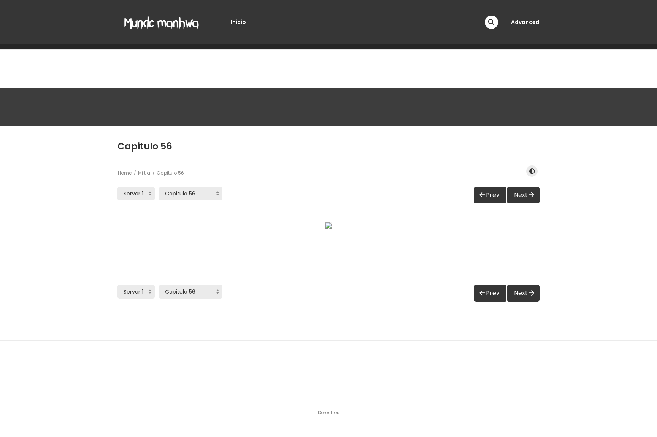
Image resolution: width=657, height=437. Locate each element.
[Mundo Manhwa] (161, 21)
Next (521, 195)
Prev (493, 195)
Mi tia (144, 173)
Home (125, 173)
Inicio (238, 22)
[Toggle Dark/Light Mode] (532, 171)
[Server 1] (136, 193)
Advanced (525, 22)
